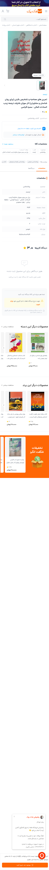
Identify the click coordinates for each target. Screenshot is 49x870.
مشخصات (41, 168)
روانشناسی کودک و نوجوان (16, 162)
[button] (3, 347)
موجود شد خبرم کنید (24, 865)
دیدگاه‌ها (31, 168)
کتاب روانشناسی (33, 118)
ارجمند (45, 94)
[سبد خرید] (7, 11)
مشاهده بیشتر (8, 326)
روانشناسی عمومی (33, 162)
